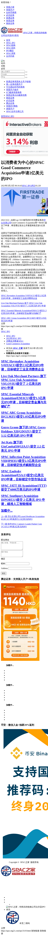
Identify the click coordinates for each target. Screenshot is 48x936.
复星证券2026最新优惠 (16, 95)
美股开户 (10, 10)
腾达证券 (10, 103)
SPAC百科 (10, 48)
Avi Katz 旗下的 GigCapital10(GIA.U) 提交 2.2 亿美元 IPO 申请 (23, 446)
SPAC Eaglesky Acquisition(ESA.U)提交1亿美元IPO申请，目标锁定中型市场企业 (23, 475)
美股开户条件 (12, 90)
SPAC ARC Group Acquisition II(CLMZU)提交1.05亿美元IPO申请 (23, 416)
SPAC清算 (10, 53)
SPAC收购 (10, 45)
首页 (8, 40)
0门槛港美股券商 (14, 92)
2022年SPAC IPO (13, 338)
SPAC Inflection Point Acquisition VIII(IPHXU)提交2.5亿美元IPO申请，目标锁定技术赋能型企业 (23, 461)
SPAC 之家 (18, 348)
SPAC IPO (10, 43)
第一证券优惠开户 (14, 84)
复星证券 (10, 21)
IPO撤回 (10, 51)
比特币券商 (11, 12)
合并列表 (10, 56)
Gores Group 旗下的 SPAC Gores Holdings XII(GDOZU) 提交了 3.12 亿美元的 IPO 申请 (23, 431)
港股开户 (10, 109)
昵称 (3, 563)
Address (4, 568)
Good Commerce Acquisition (18, 344)
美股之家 (10, 7)
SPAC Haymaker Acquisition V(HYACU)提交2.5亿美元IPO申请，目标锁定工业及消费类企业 (22, 365)
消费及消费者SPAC (15, 341)
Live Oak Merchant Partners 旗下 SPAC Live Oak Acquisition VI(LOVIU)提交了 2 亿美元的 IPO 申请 (23, 382)
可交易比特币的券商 (15, 87)
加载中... (7, 510)
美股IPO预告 (12, 106)
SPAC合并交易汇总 (15, 111)
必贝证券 (10, 15)
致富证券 (10, 23)
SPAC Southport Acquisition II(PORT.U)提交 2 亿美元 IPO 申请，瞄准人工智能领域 (23, 500)
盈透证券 (10, 18)
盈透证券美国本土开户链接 (18, 81)
